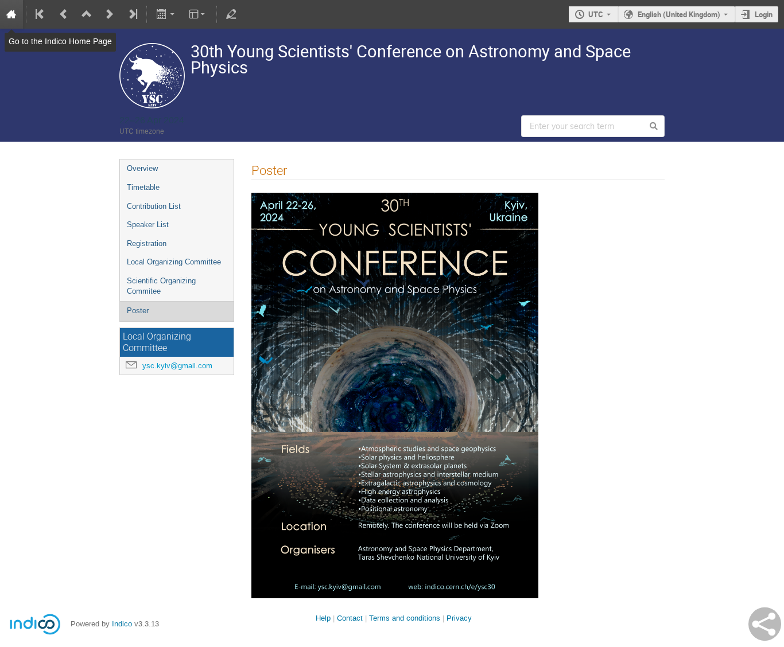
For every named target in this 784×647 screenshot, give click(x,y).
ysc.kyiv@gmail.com (177, 366)
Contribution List (154, 206)
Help (323, 618)
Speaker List (148, 224)
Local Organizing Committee (174, 262)
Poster (138, 310)
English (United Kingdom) (679, 14)
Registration (146, 243)
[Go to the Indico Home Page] (11, 14)
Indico (122, 624)
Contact (350, 618)
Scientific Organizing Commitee (161, 286)
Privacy (459, 618)
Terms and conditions (404, 618)
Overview (142, 168)
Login (764, 14)
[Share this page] (764, 624)
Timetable (143, 187)
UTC (595, 14)
